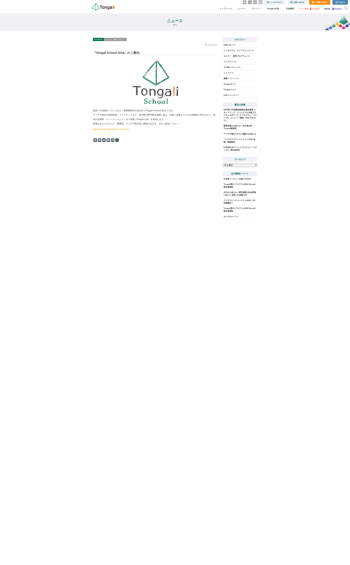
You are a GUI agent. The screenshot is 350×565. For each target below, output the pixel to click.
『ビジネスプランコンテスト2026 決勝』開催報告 (239, 140)
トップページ (226, 8)
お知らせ (227, 45)
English (341, 2)
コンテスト (228, 61)
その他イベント (230, 67)
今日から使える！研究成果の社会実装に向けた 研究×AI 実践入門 (240, 193)
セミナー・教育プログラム (115, 39)
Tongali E (228, 84)
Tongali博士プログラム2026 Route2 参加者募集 (240, 185)
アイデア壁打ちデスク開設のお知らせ (240, 134)
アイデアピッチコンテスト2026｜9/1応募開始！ (240, 201)
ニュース (241, 8)
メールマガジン (276, 2)
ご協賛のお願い (321, 2)
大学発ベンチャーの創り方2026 (237, 179)
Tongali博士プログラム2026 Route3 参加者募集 (240, 209)
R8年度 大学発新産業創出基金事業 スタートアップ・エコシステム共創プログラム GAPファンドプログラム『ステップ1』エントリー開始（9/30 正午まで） (240, 115)
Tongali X (228, 89)
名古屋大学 (98, 39)
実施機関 (290, 8)
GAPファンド (229, 95)
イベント (256, 8)
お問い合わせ (298, 2)
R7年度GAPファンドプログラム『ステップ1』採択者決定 (240, 148)
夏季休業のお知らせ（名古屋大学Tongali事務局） (238, 127)
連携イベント (229, 78)
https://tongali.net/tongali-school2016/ (111, 129)
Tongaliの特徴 (273, 8)
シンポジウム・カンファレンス (237, 50)
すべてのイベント (231, 216)
